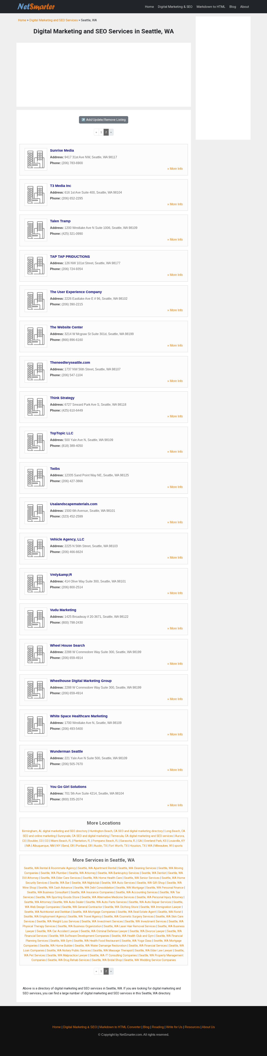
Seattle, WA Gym (61, 940)
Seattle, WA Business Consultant (47, 892)
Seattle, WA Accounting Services (137, 892)
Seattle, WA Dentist (154, 873)
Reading (158, 1027)
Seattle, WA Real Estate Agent (137, 912)
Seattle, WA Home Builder (56, 945)
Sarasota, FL (128, 841)
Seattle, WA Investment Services (102, 921)
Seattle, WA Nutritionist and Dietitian (47, 912)
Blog (232, 7)
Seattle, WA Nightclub (85, 882)
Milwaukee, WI (163, 845)
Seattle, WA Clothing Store (121, 907)
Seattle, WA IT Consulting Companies (113, 955)
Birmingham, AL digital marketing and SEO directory (54, 831)
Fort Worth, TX (118, 845)
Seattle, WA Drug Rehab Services (69, 960)
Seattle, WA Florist (169, 912)
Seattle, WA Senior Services (141, 878)
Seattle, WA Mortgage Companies (94, 912)
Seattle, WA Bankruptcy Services (118, 873)
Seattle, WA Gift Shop (151, 882)
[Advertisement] (104, 74)
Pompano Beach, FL (105, 841)
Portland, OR (84, 845)
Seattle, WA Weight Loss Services (58, 921)
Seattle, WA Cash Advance (55, 887)
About (244, 7)
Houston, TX (138, 845)
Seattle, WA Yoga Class (136, 940)
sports (179, 845)
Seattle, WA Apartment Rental (97, 868)
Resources (192, 1027)
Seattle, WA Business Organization (80, 926)
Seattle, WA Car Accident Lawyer (58, 931)
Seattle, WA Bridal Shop (107, 960)
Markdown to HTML (211, 7)
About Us (208, 1027)
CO (47, 841)
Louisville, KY (177, 841)
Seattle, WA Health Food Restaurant (97, 940)
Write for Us (174, 1027)
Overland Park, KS (155, 841)
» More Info (175, 168)
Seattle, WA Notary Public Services (69, 950)
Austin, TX (100, 845)
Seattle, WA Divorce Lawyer (147, 931)
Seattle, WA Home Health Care (102, 878)
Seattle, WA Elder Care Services (61, 878)
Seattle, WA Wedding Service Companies (150, 960)
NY (58, 845)
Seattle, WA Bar (60, 882)
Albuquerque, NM (43, 845)
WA (150, 845)
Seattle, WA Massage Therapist (113, 950)
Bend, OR (68, 845)
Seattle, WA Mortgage (130, 887)
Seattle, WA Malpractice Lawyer (67, 955)
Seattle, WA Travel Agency (85, 916)
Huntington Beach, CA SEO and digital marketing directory (126, 831)
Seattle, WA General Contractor (82, 907)
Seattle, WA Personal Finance (165, 887)
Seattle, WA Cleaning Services (137, 868)
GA (140, 841)
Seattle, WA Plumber (54, 873)
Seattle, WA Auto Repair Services (150, 902)
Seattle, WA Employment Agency (45, 916)
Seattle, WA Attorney (82, 873)
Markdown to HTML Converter (120, 1027)
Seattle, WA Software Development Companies (79, 936)
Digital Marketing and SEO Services (53, 20)
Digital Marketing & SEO (175, 7)
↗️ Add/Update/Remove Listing (104, 120)
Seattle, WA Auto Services (118, 882)
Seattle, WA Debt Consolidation (94, 887)
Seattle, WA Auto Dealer (68, 902)
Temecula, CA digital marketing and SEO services (142, 836)
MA (28, 845)
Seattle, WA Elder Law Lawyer (153, 950)
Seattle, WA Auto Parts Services (106, 902)
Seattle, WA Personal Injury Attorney (160, 897)
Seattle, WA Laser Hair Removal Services (130, 926)
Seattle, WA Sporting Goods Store (57, 897)
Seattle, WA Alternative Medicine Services (108, 897)
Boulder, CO (35, 841)
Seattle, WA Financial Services (148, 945)
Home (149, 7)
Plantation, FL (81, 841)
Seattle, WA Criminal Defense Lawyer (104, 931)
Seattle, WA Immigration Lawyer (160, 907)
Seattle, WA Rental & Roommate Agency (50, 868)
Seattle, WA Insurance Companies (92, 892)
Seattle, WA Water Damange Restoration (101, 945)
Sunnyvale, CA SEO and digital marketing (83, 836)
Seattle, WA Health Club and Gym (133, 936)
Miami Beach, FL (61, 841)
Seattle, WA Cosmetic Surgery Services (129, 916)
